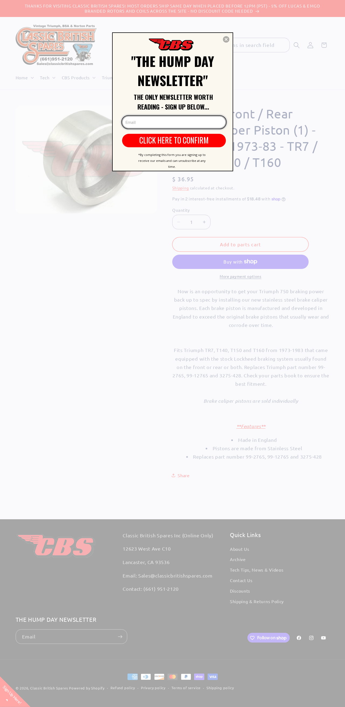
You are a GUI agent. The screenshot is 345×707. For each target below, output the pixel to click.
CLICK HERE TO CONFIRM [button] (174, 140)
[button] (226, 39)
